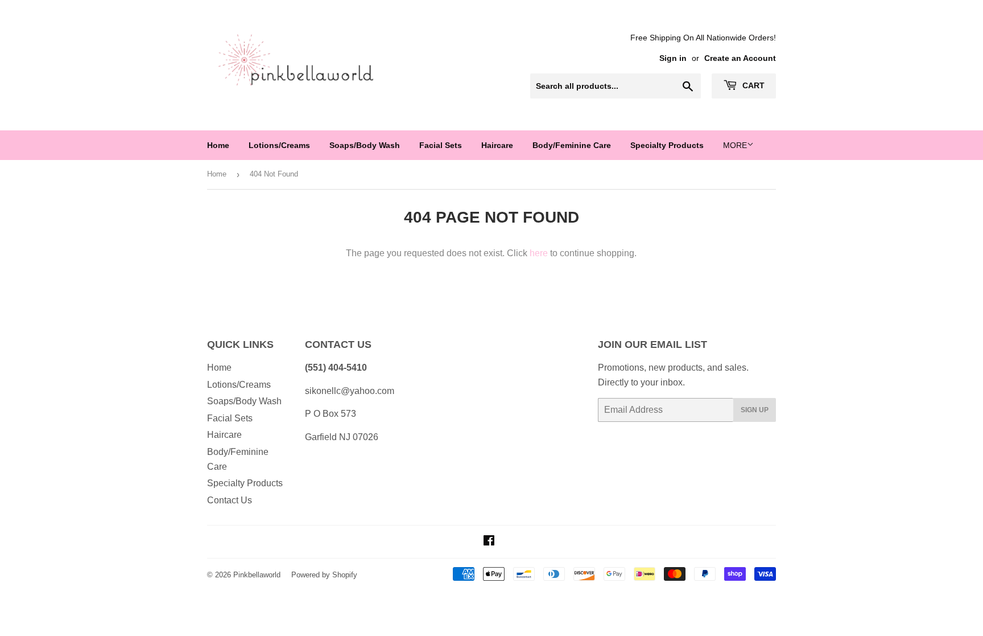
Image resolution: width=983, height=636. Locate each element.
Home (218, 145)
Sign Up (755, 410)
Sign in (673, 58)
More (735, 145)
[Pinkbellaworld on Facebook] (489, 542)
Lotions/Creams (279, 145)
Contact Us (229, 500)
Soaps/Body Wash (364, 145)
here (539, 253)
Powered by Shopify (324, 575)
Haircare (497, 145)
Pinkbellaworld (256, 575)
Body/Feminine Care (571, 145)
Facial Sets (440, 145)
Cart (752, 85)
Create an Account (740, 58)
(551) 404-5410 (336, 367)
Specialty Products (667, 145)
